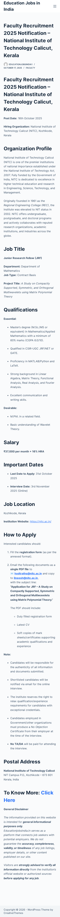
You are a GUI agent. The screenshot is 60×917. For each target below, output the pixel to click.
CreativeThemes (13, 913)
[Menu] (54, 6)
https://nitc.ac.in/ (40, 521)
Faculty (30, 68)
